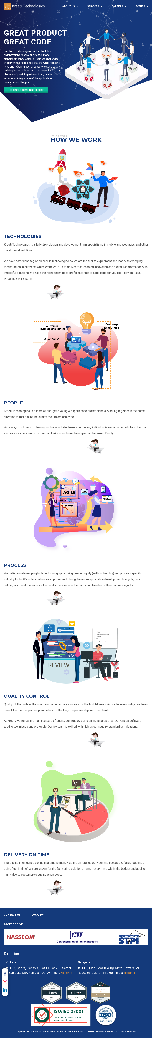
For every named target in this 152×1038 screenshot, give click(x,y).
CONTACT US (12, 914)
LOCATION (38, 914)
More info (66, 972)
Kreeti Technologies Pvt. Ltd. (24, 6)
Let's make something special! (26, 89)
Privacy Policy (128, 1031)
